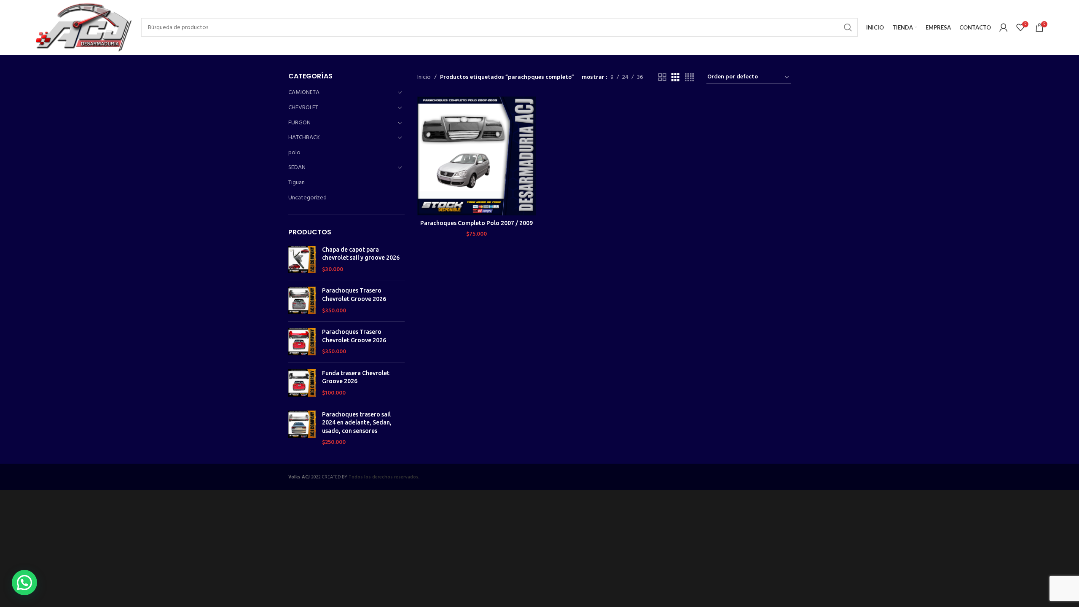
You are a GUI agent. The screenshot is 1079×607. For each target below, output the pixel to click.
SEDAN (297, 167)
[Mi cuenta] (1003, 27)
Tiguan (296, 183)
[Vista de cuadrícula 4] (689, 77)
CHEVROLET (303, 108)
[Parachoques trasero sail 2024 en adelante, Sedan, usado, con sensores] (302, 429)
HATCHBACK (304, 137)
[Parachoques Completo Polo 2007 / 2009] (476, 156)
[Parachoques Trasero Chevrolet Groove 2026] (302, 301)
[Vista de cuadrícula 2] (662, 77)
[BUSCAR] (848, 27)
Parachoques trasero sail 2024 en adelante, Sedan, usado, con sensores (357, 422)
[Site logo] (82, 27)
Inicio (424, 77)
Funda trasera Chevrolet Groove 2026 (355, 377)
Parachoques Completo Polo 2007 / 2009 (476, 223)
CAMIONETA (303, 92)
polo (294, 153)
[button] (24, 582)
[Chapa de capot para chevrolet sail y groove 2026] (302, 260)
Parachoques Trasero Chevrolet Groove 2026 (354, 294)
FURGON (299, 123)
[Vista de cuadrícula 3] (675, 77)
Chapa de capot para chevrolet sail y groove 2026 (361, 253)
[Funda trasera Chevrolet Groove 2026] (302, 383)
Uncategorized (307, 198)
